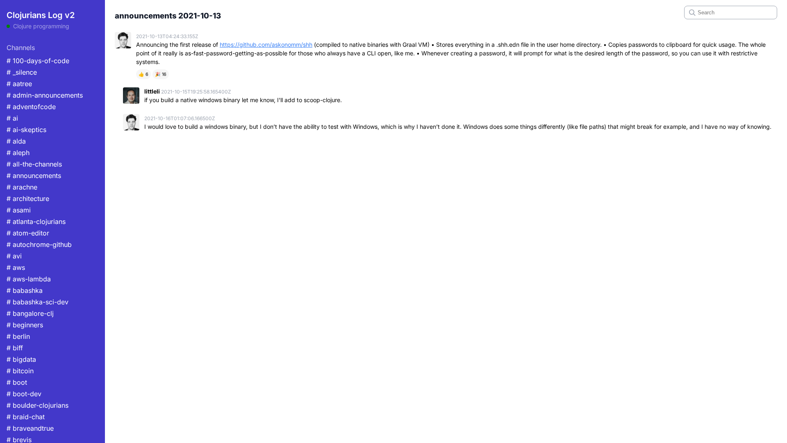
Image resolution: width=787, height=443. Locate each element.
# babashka (25, 290)
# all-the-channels (34, 164)
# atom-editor (28, 233)
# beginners (25, 325)
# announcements (34, 175)
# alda (16, 141)
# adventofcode (31, 107)
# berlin (18, 336)
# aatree (19, 84)
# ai (12, 118)
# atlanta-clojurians (36, 221)
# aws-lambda (29, 279)
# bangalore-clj (30, 313)
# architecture (28, 198)
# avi (14, 256)
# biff (15, 348)
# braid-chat (26, 417)
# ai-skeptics (26, 130)
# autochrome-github (39, 244)
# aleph (18, 152)
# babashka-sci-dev (37, 302)
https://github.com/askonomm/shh (266, 44)
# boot (17, 382)
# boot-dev (24, 394)
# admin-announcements (45, 95)
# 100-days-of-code (38, 61)
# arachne (22, 187)
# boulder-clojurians (37, 405)
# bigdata (21, 359)
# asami (19, 210)
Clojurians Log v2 (41, 15)
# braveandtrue (30, 428)
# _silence (22, 72)
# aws (16, 267)
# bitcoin (20, 371)
